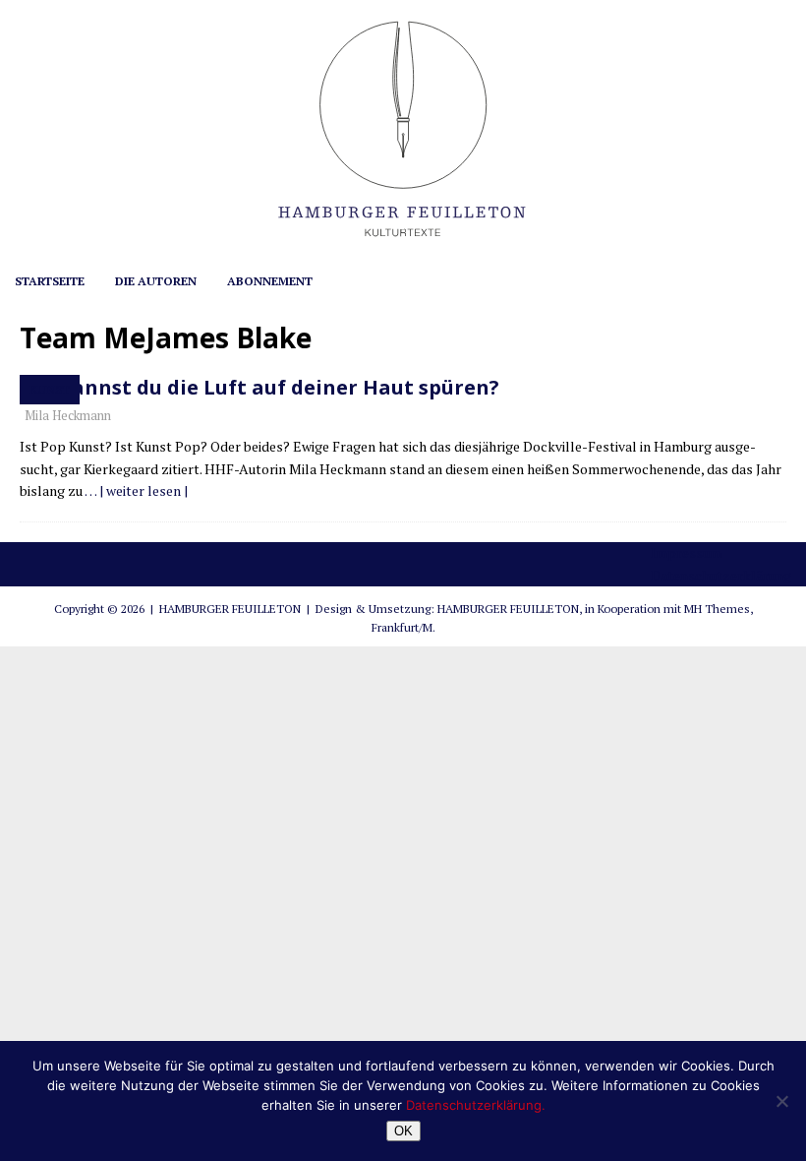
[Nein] (781, 1101)
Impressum (686, 552)
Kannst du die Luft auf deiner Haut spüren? (279, 387)
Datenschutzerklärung (721, 575)
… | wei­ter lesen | (136, 490)
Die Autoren (156, 281)
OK (403, 1131)
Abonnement (270, 281)
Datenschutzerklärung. (476, 1105)
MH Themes (717, 608)
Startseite (50, 281)
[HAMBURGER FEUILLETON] (403, 249)
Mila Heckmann (68, 415)
